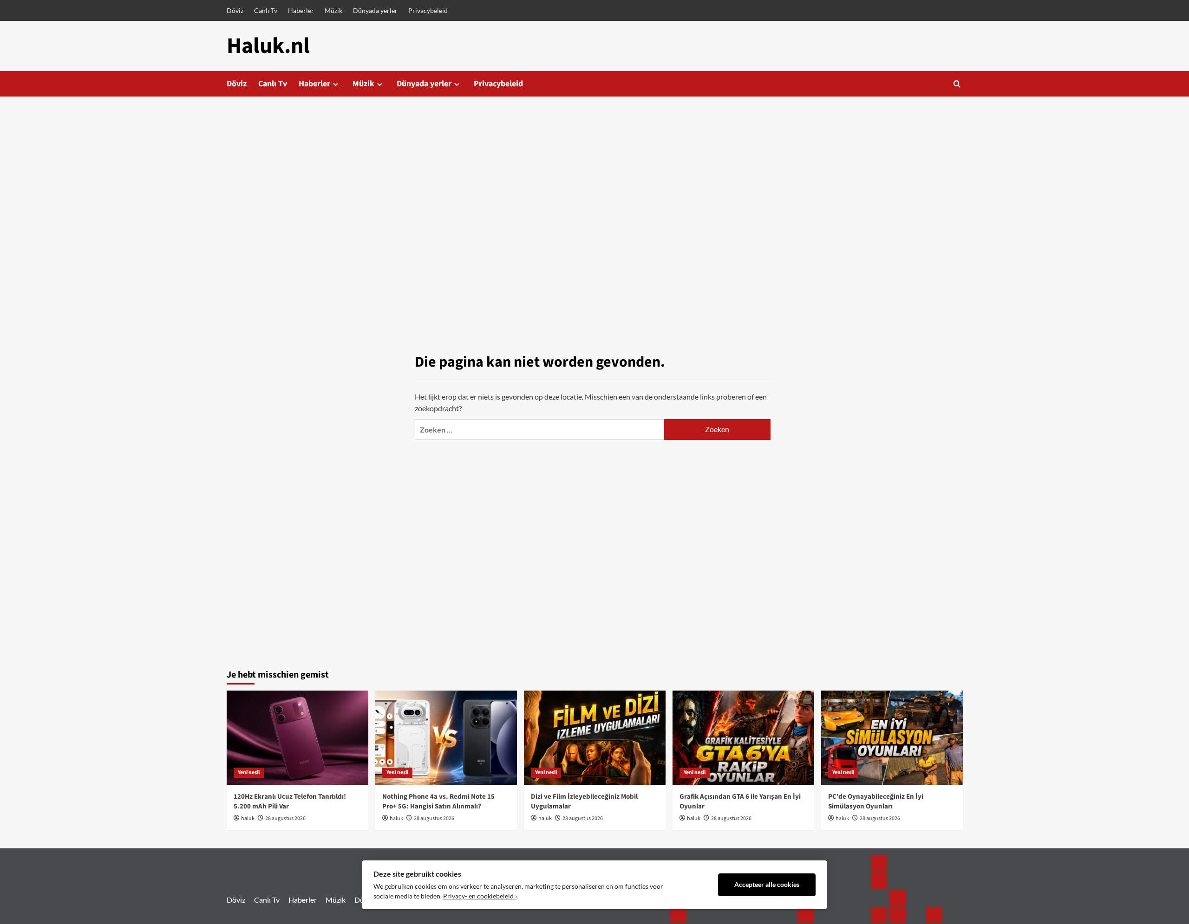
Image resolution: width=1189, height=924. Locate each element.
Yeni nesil (249, 772)
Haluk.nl (268, 46)
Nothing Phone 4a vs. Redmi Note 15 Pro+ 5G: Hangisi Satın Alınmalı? (438, 801)
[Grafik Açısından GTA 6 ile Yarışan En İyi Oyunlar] (743, 738)
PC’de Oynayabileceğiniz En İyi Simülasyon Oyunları (875, 801)
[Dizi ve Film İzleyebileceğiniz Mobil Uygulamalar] (595, 738)
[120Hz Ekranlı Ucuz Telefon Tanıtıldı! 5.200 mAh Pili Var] (297, 738)
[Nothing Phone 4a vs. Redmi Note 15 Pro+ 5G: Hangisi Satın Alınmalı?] (446, 738)
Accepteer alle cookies (766, 884)
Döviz (235, 10)
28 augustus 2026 (285, 818)
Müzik (333, 10)
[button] (957, 84)
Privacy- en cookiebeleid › (479, 896)
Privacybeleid (428, 10)
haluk (248, 818)
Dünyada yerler (375, 10)
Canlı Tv (265, 10)
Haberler (301, 10)
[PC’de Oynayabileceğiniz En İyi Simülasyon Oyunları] (892, 738)
